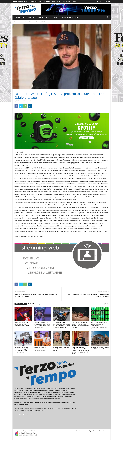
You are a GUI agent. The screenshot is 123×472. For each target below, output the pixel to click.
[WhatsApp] (25, 106)
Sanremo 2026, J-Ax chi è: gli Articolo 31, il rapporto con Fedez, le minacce (88, 295)
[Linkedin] (103, 1)
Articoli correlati (20, 303)
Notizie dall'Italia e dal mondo (27, 21)
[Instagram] (100, 1)
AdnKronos (19, 101)
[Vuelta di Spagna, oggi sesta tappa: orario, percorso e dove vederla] (23, 314)
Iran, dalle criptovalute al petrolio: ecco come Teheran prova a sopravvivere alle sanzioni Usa (99, 326)
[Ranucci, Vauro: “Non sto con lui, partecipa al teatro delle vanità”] (61, 338)
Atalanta (42, 1)
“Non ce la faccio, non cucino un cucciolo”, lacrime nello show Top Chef (42, 348)
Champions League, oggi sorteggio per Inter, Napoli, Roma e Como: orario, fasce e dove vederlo (42, 325)
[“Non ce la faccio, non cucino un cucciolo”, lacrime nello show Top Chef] (42, 338)
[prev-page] (105, 304)
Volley (54, 1)
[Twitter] (21, 106)
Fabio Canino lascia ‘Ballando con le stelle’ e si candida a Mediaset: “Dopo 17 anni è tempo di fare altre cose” (80, 350)
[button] (108, 17)
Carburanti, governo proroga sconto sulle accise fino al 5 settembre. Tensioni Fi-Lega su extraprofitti (61, 325)
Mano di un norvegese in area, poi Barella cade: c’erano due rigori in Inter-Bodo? (36, 295)
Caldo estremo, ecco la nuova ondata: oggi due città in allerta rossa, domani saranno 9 (22, 349)
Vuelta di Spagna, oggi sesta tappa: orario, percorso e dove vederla (22, 324)
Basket (59, 1)
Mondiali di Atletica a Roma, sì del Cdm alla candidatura (100, 348)
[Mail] (106, 1)
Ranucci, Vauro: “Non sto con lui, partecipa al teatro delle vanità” (61, 348)
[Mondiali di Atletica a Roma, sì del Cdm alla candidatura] (100, 338)
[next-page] (108, 304)
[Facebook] (97, 1)
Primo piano (33, 1)
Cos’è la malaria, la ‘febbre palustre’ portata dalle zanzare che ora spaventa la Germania (80, 325)
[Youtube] (109, 1)
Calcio (48, 1)
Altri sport (66, 1)
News (74, 1)
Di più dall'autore (33, 303)
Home (16, 21)
